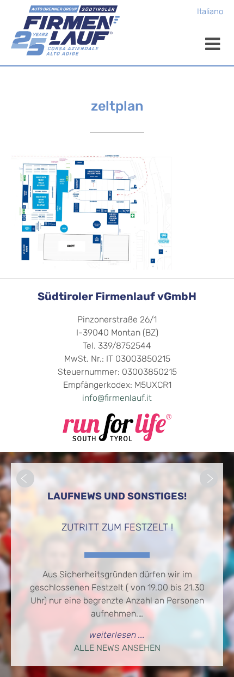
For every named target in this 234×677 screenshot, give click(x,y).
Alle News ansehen (117, 648)
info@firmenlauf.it (117, 398)
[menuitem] (210, 13)
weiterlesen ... (117, 635)
